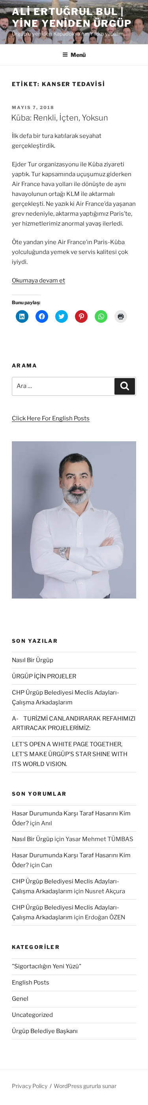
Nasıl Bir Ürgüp (32, 660)
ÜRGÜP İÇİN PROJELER (44, 676)
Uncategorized (32, 1014)
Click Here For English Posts (51, 418)
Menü (78, 54)
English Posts (30, 982)
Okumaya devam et (38, 280)
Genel (20, 998)
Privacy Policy (29, 1085)
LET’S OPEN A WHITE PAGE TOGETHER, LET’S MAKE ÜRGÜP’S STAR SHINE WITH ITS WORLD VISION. (69, 754)
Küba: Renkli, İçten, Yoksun (59, 117)
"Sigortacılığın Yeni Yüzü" (46, 966)
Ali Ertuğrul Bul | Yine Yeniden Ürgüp (72, 17)
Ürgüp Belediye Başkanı (45, 1031)
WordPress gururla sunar (85, 1085)
